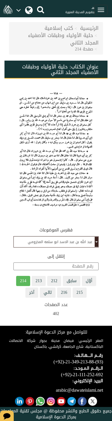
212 (54, 281)
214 (23, 281)
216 (64, 292)
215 (79, 292)
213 (39, 281)
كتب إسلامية (59, 28)
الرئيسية (89, 28)
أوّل (89, 281)
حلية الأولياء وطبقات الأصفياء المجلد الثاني (63, 38)
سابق (71, 281)
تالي (48, 292)
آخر (31, 292)
